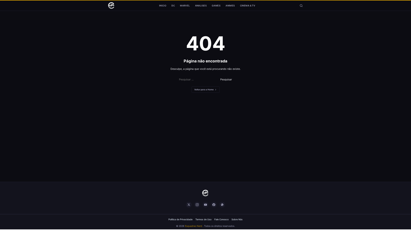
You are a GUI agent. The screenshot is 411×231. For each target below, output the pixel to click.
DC (173, 5)
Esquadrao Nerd (194, 226)
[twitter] (189, 205)
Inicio (162, 5)
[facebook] (214, 205)
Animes (230, 5)
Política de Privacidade (180, 219)
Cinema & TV (247, 5)
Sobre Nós (237, 219)
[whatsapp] (222, 205)
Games (216, 5)
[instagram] (197, 205)
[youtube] (205, 205)
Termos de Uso (203, 219)
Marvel (185, 5)
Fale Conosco (221, 219)
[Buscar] (301, 5)
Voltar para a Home (204, 89)
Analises (201, 5)
